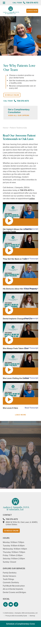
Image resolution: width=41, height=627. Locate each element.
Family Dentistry (9, 572)
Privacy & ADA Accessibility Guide (16, 616)
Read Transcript (31, 229)
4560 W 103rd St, (22, 523)
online (32, 198)
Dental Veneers (9, 576)
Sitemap (32, 616)
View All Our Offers (18, 115)
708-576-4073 (26, 190)
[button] (5, 604)
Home (5, 127)
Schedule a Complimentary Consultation (23, 623)
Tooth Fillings (8, 579)
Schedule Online (32, 11)
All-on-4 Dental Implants (13, 589)
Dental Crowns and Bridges (14, 592)
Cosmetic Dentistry (11, 582)
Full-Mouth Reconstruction (14, 585)
